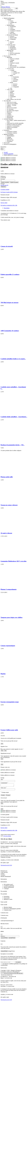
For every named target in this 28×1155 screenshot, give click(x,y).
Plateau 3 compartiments (8, 589)
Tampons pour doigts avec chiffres (11, 617)
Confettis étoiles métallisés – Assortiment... (14, 417)
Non (2, 750)
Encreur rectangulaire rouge (10, 702)
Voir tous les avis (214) (6, 865)
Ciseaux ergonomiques (8, 645)
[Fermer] (4, 148)
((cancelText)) (4, 937)
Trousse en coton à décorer (9, 505)
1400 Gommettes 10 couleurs (10, 331)
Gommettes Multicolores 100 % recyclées (13, 561)
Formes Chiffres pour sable (9, 730)
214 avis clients (7, 836)
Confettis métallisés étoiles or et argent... (13, 359)
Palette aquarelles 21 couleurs (10, 274)
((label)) (3, 936)
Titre (2, 779)
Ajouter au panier (5, 182)
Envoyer (8, 795)
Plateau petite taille (7, 477)
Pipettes (3, 674)
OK (16, 8)
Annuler (3, 795)
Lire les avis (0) (4, 185)
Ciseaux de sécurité (7, 246)
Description (6, 208)
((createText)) (12, 937)
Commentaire (4, 783)
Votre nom (4, 787)
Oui (5, 750)
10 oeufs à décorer (6, 533)
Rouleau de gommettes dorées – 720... (12, 445)
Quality (2, 777)
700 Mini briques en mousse (9, 302)
